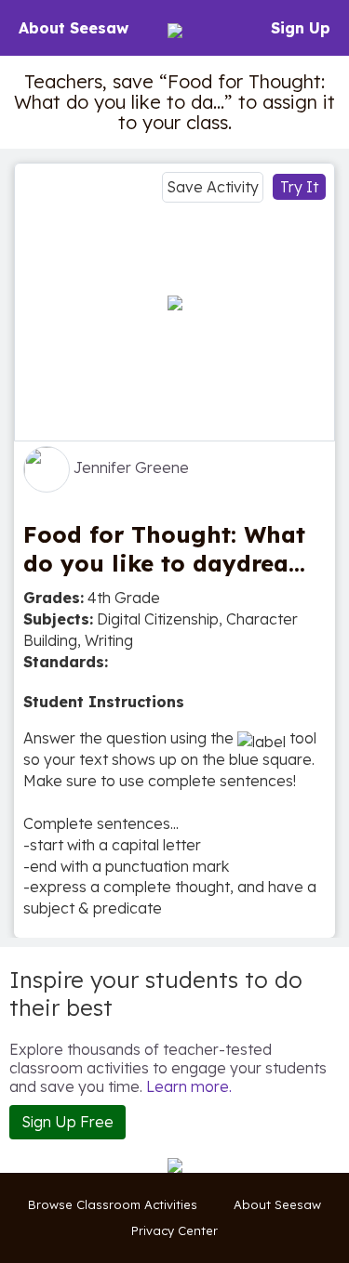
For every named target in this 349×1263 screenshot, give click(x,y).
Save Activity (213, 187)
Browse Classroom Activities (112, 1204)
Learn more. (189, 1086)
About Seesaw (73, 28)
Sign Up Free (67, 1121)
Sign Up (300, 28)
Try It (299, 187)
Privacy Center (174, 1230)
